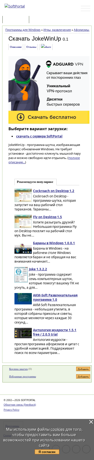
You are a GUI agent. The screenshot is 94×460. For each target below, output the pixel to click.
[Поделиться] (46, 47)
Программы (17, 20)
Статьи (41, 20)
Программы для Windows (22, 30)
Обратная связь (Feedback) (20, 404)
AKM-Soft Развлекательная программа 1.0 (55, 297)
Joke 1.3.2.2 (38, 269)
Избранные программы (22, 376)
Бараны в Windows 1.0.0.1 (54, 243)
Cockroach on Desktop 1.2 (53, 191)
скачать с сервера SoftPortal (39, 136)
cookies (58, 429)
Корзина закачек (18, 368)
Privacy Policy (11, 409)
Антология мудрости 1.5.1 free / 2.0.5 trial (54, 332)
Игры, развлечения (57, 30)
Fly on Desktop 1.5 (47, 217)
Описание (16, 46)
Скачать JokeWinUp (34, 38)
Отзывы (31, 46)
